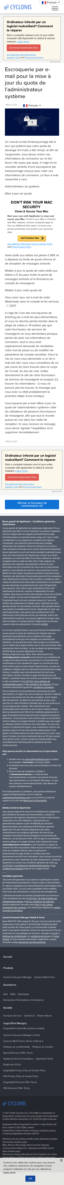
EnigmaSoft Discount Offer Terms (20, 1082)
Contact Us (29, 1015)
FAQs (13, 994)
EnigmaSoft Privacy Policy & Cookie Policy (24, 1070)
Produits (8, 968)
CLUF (54, 933)
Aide (5, 994)
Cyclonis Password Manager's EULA (21, 1035)
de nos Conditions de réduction (40, 901)
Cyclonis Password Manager (17, 977)
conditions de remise (40, 936)
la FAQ (44, 624)
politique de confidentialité (14, 936)
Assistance (9, 985)
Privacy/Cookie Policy (33, 57)
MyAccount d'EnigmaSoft (35, 800)
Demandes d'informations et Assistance (23, 1000)
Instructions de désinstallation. (32, 942)
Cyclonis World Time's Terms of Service (23, 1041)
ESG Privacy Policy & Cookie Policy (20, 1076)
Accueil (7, 956)
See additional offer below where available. (27, 244)
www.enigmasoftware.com (37, 759)
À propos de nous (12, 1015)
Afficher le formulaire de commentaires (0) (32, 504)
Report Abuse (44, 1015)
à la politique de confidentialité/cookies (31, 865)
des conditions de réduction (38, 684)
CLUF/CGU (28, 681)
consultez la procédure (43, 687)
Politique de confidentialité (16, 1046)
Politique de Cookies (42, 1046)
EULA (17, 57)
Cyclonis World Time (44, 977)
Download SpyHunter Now (23, 47)
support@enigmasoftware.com (16, 797)
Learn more (23, 41)
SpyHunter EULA (44, 1058)
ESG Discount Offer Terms (16, 1088)
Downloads (23, 994)
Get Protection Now (30, 238)
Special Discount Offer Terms (18, 1052)
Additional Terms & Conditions (18, 1058)
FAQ (37, 904)
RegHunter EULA (12, 1064)
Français (33, 105)
